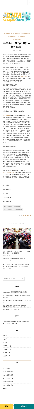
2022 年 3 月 (6, 336)
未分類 (5, 388)
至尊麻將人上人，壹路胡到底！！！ (13, 309)
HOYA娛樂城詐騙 (12, 36)
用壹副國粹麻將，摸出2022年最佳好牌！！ (15, 306)
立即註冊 (23, 406)
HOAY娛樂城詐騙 (8, 206)
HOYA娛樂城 (6, 33)
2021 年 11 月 (7, 346)
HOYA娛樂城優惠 (26, 33)
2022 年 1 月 (6, 342)
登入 (7, 406)
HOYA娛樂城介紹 (15, 33)
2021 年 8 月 (6, 356)
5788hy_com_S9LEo (10, 321)
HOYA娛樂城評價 (22, 36)
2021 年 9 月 (6, 352)
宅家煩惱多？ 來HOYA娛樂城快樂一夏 (14, 259)
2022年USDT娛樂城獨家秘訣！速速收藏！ (15, 292)
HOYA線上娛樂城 (17, 39)
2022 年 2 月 (6, 339)
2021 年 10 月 (7, 349)
